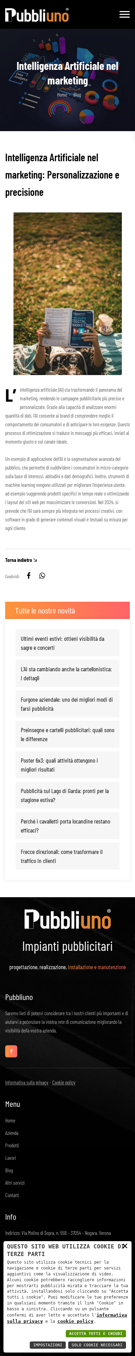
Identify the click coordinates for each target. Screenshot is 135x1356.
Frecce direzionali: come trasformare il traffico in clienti (61, 856)
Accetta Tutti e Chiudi (96, 1333)
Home (62, 94)
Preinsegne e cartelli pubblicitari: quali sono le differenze (67, 734)
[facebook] (28, 576)
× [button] (125, 1245)
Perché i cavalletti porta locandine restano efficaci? (65, 825)
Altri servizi (15, 1183)
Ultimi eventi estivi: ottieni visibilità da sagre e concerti (62, 643)
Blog (9, 1170)
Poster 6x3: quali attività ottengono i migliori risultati (59, 764)
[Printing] (37, 13)
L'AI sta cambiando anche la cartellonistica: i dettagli (66, 673)
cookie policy (75, 1321)
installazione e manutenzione (97, 966)
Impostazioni (47, 1345)
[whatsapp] (41, 576)
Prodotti (12, 1145)
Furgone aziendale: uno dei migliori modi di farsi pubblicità (67, 703)
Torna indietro (18, 560)
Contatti (12, 1195)
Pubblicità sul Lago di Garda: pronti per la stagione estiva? (65, 795)
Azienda (11, 1133)
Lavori (10, 1158)
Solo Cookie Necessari (97, 1345)
